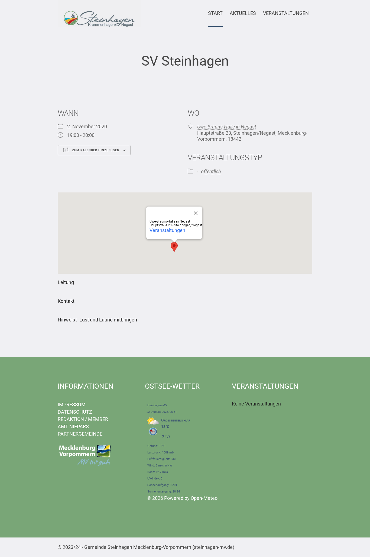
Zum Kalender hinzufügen (95, 150)
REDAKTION (71, 419)
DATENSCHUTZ (75, 412)
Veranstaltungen (167, 230)
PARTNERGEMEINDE (80, 434)
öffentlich (211, 171)
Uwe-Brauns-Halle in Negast (226, 127)
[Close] (195, 213)
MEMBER (98, 419)
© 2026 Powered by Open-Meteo (182, 498)
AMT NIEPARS (73, 426)
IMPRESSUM (72, 404)
